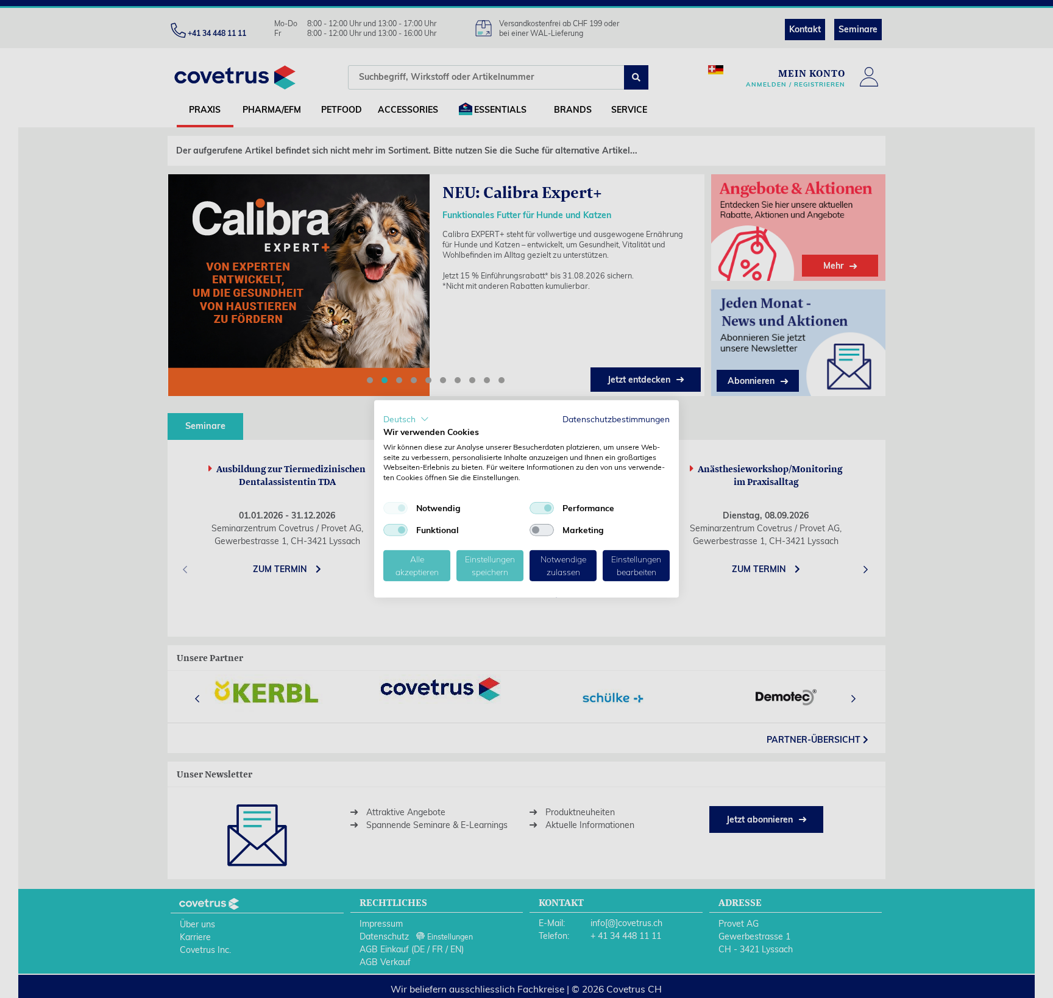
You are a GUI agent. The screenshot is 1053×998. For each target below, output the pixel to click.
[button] (406, 419)
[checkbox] (395, 508)
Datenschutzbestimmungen (616, 419)
